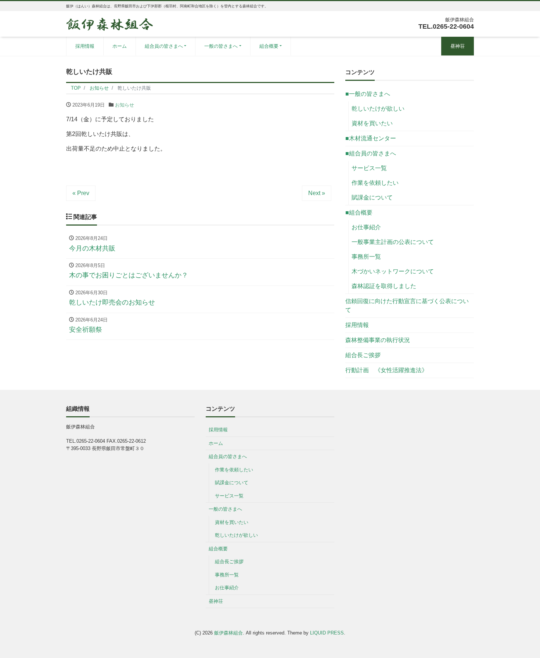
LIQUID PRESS (327, 633)
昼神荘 (457, 46)
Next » (316, 193)
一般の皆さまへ (221, 46)
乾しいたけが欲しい (378, 108)
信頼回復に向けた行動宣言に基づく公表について (407, 305)
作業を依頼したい (375, 183)
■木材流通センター (370, 138)
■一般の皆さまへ (367, 94)
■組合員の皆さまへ (370, 153)
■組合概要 (358, 212)
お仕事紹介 (366, 227)
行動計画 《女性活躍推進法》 (386, 370)
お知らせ (124, 105)
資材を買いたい (372, 123)
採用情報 (84, 46)
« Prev (80, 193)
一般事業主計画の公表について (393, 242)
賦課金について (372, 197)
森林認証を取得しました (384, 286)
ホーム (119, 46)
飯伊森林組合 (228, 633)
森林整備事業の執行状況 (377, 340)
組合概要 (268, 46)
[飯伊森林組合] (109, 23)
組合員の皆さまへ (164, 46)
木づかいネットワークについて (393, 271)
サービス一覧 (369, 168)
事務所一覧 (366, 257)
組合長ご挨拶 (363, 355)
